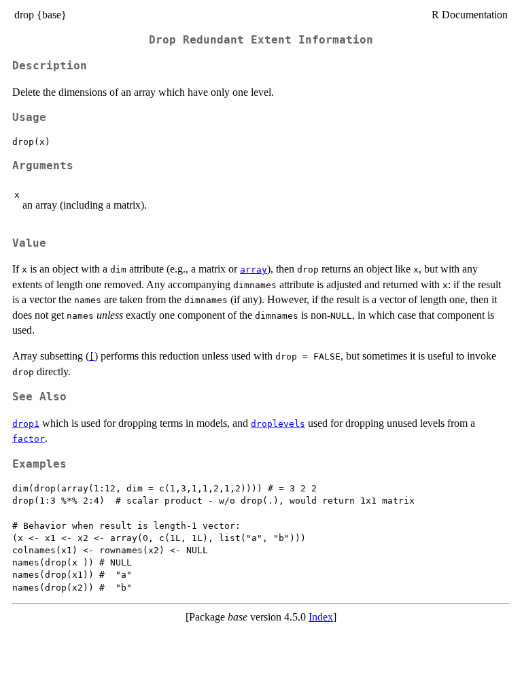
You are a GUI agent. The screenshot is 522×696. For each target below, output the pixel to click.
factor (28, 439)
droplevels (278, 424)
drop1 (25, 424)
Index (321, 617)
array (253, 269)
